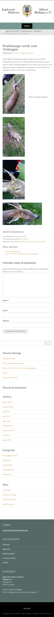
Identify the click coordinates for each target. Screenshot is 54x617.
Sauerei (5, 373)
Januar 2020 (7, 402)
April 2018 (6, 416)
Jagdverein (6, 549)
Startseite (6, 544)
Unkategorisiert (9, 470)
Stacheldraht (8, 465)
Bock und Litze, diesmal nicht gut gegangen (19, 368)
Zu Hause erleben (9, 558)
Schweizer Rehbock (10, 377)
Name (6, 300)
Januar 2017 (7, 440)
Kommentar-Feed (9, 499)
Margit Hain (29, 53)
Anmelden (7, 490)
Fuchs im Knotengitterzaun (13, 363)
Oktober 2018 (8, 407)
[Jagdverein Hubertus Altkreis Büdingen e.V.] (27, 10)
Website (6, 321)
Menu (27, 26)
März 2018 (7, 421)
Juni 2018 (6, 411)
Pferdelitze (24, 239)
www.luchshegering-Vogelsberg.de (15, 530)
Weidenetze (7, 474)
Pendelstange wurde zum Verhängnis (32, 241)
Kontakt (5, 563)
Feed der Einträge (9, 495)
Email (5, 310)
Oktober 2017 (8, 426)
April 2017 (6, 435)
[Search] (47, 343)
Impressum (27, 608)
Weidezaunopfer (9, 358)
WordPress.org (8, 504)
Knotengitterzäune (10, 455)
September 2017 (9, 430)
